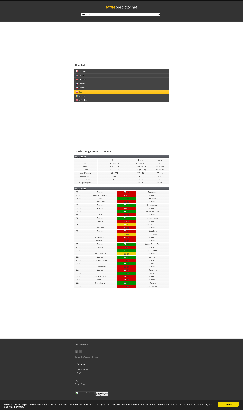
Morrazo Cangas (152, 225)
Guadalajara (152, 234)
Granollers (152, 231)
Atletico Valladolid (152, 212)
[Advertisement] (140, 41)
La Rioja (152, 199)
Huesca (100, 221)
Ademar (100, 208)
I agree (228, 404)
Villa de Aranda (152, 218)
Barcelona (100, 228)
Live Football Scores (82, 369)
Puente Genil (100, 202)
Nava (100, 215)
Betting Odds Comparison (84, 373)
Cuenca (100, 192)
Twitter (76, 351)
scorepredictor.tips (81, 344)
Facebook (80, 351)
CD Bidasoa (100, 238)
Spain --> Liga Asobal (87, 151)
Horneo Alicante (152, 205)
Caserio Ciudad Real (100, 195)
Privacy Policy (80, 384)
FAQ (76, 381)
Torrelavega (152, 192)
